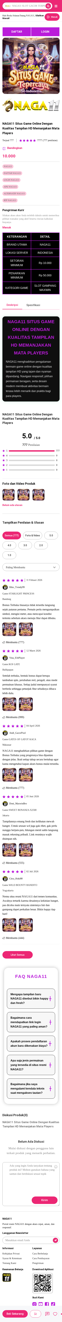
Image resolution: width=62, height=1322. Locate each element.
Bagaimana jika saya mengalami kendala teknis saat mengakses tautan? (27, 1088)
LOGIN (45, 31)
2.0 (41, 545)
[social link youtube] (41, 1304)
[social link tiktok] (53, 1304)
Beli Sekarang (15, 1313)
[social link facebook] (47, 1304)
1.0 (9, 555)
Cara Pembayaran (40, 1258)
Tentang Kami (9, 1263)
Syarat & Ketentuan (12, 1258)
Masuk (6, 227)
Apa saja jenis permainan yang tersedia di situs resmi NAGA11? (28, 1065)
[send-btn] (55, 1240)
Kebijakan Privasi (11, 1253)
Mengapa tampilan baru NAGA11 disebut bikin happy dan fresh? (29, 998)
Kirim (44, 1200)
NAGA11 (7, 750)
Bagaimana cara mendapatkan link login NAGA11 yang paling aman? (29, 1022)
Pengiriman (38, 1263)
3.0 (25, 545)
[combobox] (30, 567)
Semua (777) (12, 535)
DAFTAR (16, 31)
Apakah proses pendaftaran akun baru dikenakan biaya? (29, 1043)
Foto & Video (32, 535)
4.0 (9, 545)
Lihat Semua (17, 954)
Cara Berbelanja (40, 1253)
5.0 (51, 535)
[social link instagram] (34, 1304)
